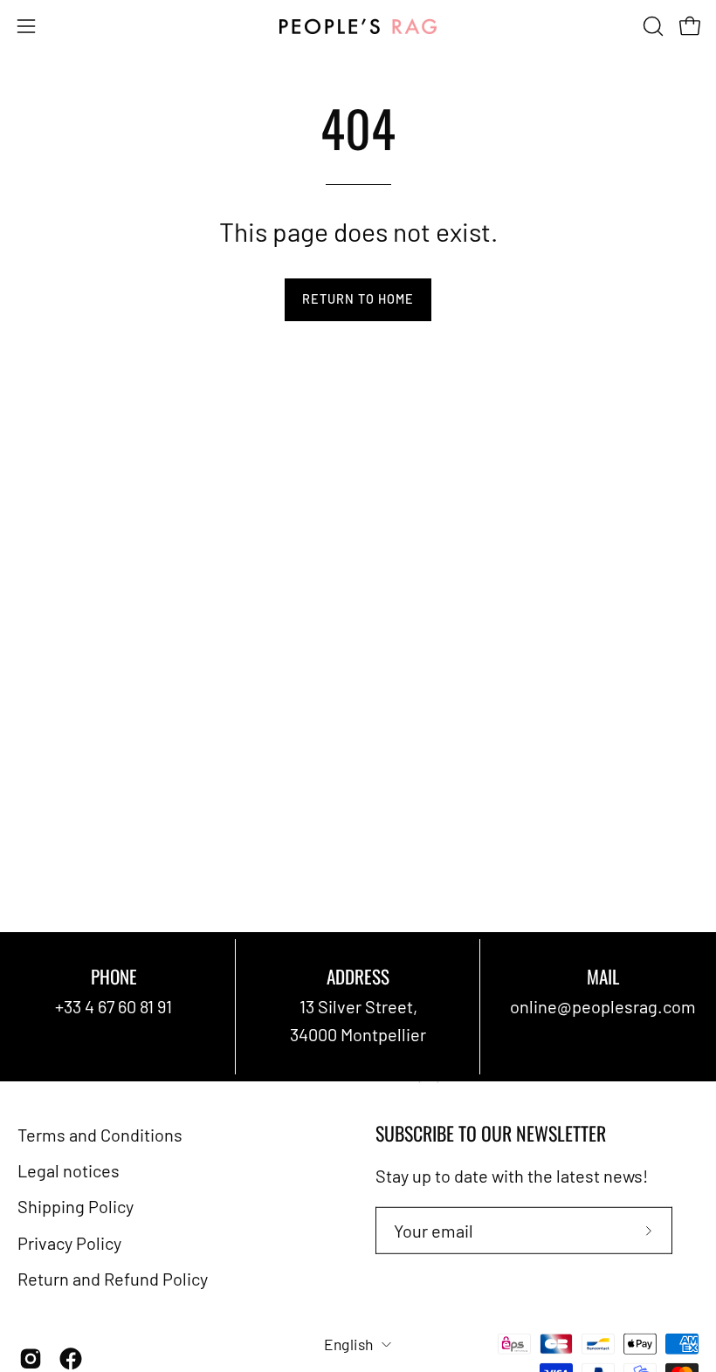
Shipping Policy (75, 1206)
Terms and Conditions (99, 1134)
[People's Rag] (358, 26)
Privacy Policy (69, 1241)
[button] (651, 26)
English (348, 1344)
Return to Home (358, 299)
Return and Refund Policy (112, 1278)
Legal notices (68, 1170)
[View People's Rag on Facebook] (71, 1359)
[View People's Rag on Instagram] (30, 1359)
